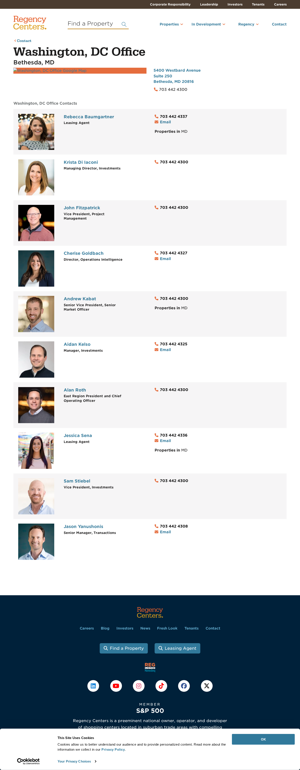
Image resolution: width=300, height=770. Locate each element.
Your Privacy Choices (74, 761)
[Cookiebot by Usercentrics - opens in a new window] (28, 761)
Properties (169, 24)
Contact (279, 24)
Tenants (258, 4)
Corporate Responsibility (170, 4)
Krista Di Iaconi (81, 162)
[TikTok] (162, 685)
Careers (280, 4)
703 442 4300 (173, 89)
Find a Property (127, 648)
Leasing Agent (180, 648)
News (145, 628)
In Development (206, 24)
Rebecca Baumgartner (89, 116)
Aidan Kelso (77, 344)
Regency (246, 24)
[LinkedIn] (94, 685)
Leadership (209, 4)
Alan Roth (75, 390)
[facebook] (184, 685)
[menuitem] (163, 26)
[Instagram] (139, 685)
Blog (105, 628)
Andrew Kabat (80, 298)
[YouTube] (116, 685)
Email (165, 122)
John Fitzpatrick (82, 207)
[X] (206, 685)
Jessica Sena (78, 435)
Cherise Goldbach (84, 253)
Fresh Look (167, 628)
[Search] (124, 24)
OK (263, 739)
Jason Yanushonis (83, 526)
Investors (235, 4)
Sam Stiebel (77, 481)
